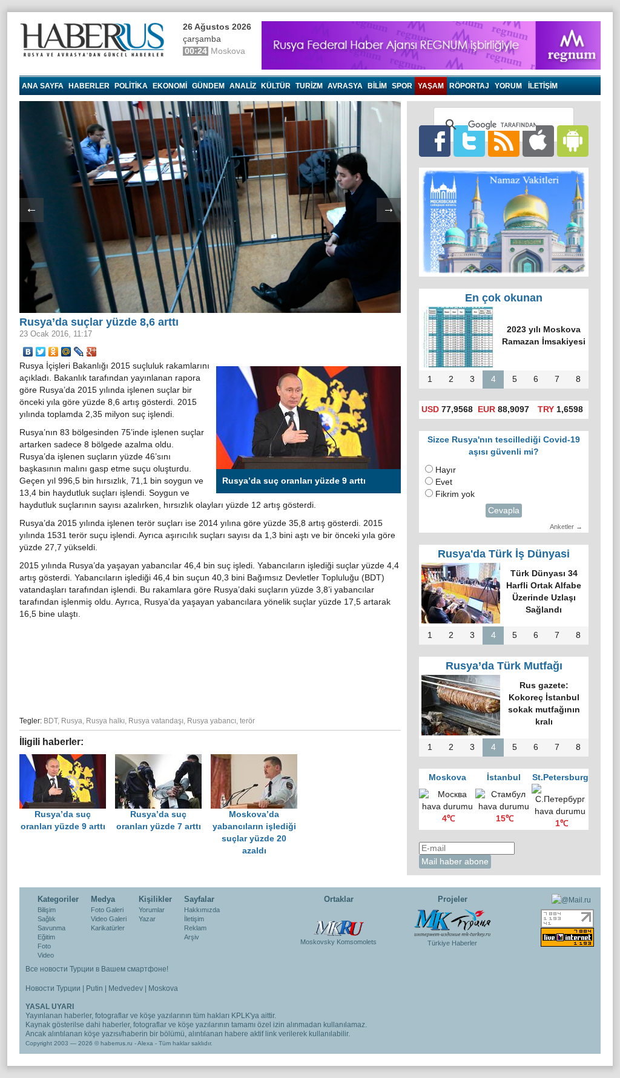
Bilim (377, 86)
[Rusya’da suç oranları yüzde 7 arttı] (163, 759)
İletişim (194, 918)
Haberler (89, 86)
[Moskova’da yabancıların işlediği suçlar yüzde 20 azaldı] (257, 759)
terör (247, 721)
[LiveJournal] (79, 352)
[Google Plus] (91, 352)
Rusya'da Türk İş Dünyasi (504, 554)
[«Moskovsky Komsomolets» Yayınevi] (338, 922)
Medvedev (125, 988)
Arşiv (191, 937)
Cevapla (503, 510)
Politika (131, 86)
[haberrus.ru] (95, 40)
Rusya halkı (105, 721)
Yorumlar (152, 909)
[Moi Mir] (66, 352)
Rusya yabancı (211, 721)
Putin (94, 988)
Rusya (71, 721)
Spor (402, 86)
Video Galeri (109, 918)
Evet (443, 482)
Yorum (508, 86)
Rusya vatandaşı (155, 721)
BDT (51, 721)
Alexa (145, 1043)
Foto (44, 946)
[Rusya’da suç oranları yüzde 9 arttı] (67, 759)
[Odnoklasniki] (53, 352)
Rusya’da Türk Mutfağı (504, 666)
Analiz (242, 86)
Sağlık (47, 918)
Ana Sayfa (43, 86)
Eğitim (46, 937)
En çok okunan (503, 298)
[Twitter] (41, 352)
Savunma (51, 928)
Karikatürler (108, 928)
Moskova (163, 988)
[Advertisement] (210, 665)
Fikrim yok (455, 494)
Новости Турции (53, 988)
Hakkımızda (202, 909)
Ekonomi (170, 86)
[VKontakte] (28, 352)
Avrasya (345, 86)
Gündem (208, 86)
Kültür (276, 86)
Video (46, 955)
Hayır (445, 470)
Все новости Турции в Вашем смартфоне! (96, 969)
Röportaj (469, 86)
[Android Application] (573, 140)
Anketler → (566, 526)
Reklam (195, 928)
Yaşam (431, 86)
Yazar (147, 918)
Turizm (309, 86)
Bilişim (47, 909)
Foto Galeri (107, 909)
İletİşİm (543, 86)
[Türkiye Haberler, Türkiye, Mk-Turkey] (452, 922)
